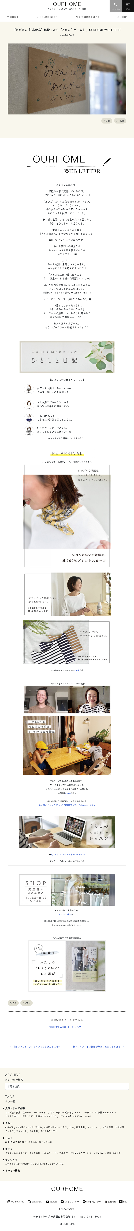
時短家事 (80, 1127)
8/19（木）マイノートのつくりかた (68, 854)
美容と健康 (107, 1127)
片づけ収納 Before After (103, 1112)
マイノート (21, 1131)
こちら (77, 670)
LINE (125, 1201)
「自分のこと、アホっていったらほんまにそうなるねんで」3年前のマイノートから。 (40, 1046)
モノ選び (9, 1131)
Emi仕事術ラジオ (93, 1201)
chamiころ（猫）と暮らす (108, 1152)
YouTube (53, 1201)
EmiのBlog (10, 1127)
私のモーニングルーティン (35, 1112)
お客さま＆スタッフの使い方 (18, 1163)
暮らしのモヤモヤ (48, 1131)
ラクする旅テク (12, 1116)
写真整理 (63, 1152)
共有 (122, 120)
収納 (71, 1127)
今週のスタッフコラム (46, 1116)
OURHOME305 (17, 1201)
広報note (112, 1201)
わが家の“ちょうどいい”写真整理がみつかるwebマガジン (67, 805)
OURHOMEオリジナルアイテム (49, 1163)
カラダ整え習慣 (12, 1112)
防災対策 (120, 1127)
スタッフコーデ (81, 1112)
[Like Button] (105, 120)
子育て (8, 1152)
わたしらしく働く (35, 1142)
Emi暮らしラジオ (72, 1201)
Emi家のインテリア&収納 (30, 1127)
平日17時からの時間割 (61, 1112)
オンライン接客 (65, 914)
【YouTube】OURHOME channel (75, 1116)
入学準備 (33, 1131)
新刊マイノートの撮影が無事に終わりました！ (97, 1046)
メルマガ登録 (69, 1209)
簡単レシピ (28, 1116)
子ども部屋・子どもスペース (43, 1152)
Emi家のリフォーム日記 (55, 1127)
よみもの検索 (12, 1170)
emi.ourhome (37, 1201)
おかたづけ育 (20, 1152)
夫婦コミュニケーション (81, 1152)
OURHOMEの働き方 (14, 1142)
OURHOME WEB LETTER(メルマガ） (67, 1027)
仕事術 (49, 1142)
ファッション (93, 1127)
